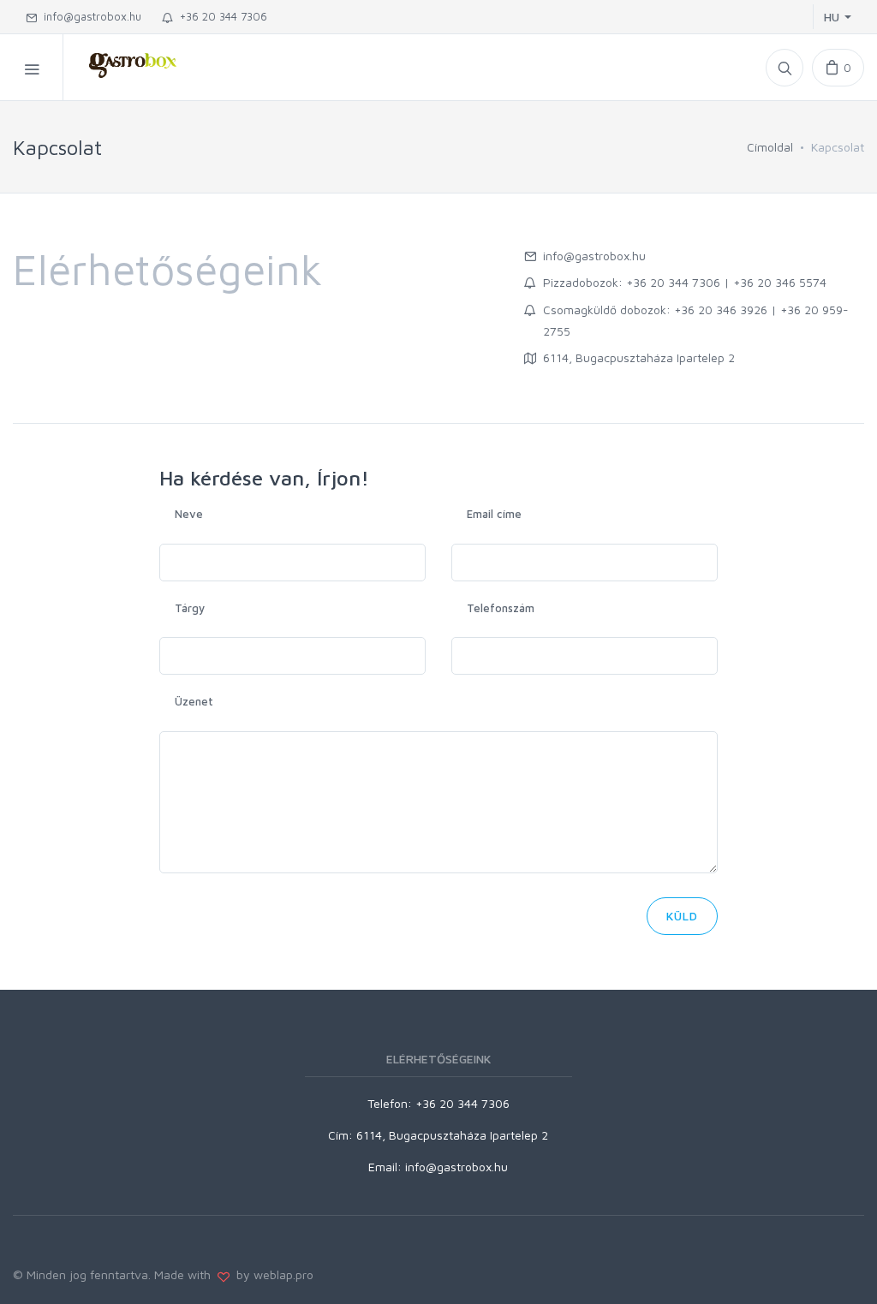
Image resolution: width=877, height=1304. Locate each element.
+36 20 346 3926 (720, 309)
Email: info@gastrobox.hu (438, 1166)
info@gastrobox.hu (89, 16)
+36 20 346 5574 (779, 282)
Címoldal (770, 147)
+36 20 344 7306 (220, 16)
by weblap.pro (271, 1274)
